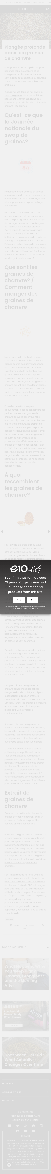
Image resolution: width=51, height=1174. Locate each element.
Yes (19, 600)
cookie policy (34, 608)
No (32, 600)
